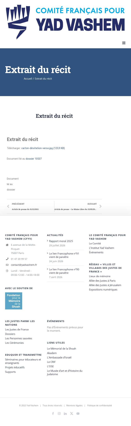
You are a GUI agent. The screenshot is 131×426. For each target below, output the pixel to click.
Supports (10, 371)
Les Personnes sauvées (18, 338)
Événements (96, 252)
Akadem (52, 353)
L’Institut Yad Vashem (101, 248)
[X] (71, 413)
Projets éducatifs (15, 367)
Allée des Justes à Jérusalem (105, 285)
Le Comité (95, 243)
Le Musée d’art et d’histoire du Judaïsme (64, 372)
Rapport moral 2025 (61, 241)
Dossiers (10, 334)
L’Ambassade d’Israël (59, 357)
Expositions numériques (103, 289)
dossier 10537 (34, 158)
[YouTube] (78, 413)
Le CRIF (51, 362)
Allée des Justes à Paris (102, 280)
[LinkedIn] (65, 413)
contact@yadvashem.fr (24, 264)
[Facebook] (53, 413)
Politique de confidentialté (99, 405)
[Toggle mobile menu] (124, 43)
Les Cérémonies (14, 342)
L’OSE (50, 366)
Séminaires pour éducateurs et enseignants (23, 361)
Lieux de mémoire (99, 276)
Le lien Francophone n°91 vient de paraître (64, 255)
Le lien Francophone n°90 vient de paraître (64, 271)
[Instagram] (59, 413)
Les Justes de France (17, 329)
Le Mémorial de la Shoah (61, 348)
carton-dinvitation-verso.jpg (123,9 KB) (43, 148)
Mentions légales (74, 405)
